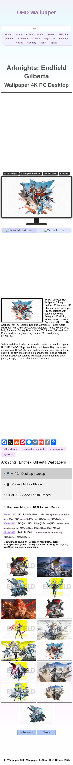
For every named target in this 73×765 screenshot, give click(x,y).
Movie (40, 34)
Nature (19, 42)
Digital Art (49, 38)
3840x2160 (9, 514)
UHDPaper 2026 (61, 760)
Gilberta (64, 174)
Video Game (50, 174)
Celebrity (23, 38)
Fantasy (63, 38)
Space (54, 42)
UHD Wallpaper (36, 12)
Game (19, 34)
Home (8, 34)
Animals (9, 38)
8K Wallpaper (30, 760)
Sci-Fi (43, 42)
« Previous (26, 732)
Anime (29, 34)
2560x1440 (9, 523)
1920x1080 (9, 532)
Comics (36, 38)
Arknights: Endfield (30, 174)
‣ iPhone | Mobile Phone (23, 484)
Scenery (31, 42)
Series (51, 34)
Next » (46, 732)
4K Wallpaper (10, 174)
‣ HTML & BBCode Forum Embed (27, 495)
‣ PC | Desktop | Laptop (24, 473)
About (44, 760)
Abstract (63, 34)
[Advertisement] (36, 265)
